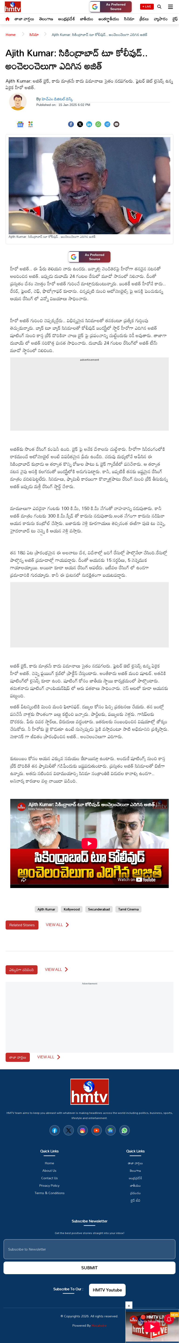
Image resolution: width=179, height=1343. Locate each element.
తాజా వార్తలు (24, 18)
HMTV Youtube (107, 1290)
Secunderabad (99, 909)
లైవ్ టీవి (135, 1200)
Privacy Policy (49, 1185)
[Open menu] (170, 7)
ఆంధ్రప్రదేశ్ (66, 18)
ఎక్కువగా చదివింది (21, 969)
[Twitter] (80, 123)
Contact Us (49, 1178)
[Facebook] (71, 123)
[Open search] (159, 7)
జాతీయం (86, 18)
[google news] (110, 1130)
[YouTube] (96, 1130)
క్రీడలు (144, 18)
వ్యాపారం (161, 18)
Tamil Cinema (128, 909)
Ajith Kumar (46, 909)
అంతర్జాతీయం (109, 18)
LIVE (148, 6)
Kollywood (72, 909)
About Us (49, 1170)
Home (11, 34)
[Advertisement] (89, 398)
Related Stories (22, 925)
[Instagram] (82, 1130)
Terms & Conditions (49, 1193)
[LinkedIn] (89, 123)
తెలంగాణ (46, 18)
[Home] (7, 19)
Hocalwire (99, 1325)
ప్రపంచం (135, 1193)
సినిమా (129, 18)
